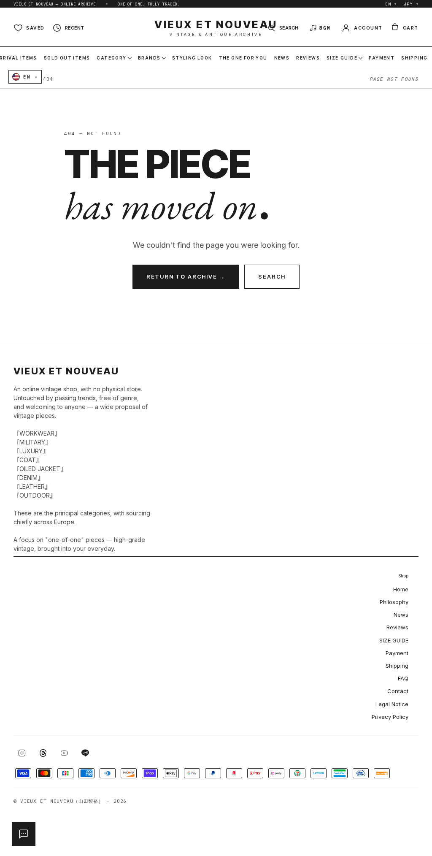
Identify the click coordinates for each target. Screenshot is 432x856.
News (401, 614)
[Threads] (43, 753)
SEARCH (272, 276)
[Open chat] (23, 834)
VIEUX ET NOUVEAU (215, 27)
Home (400, 589)
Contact (397, 691)
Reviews (397, 627)
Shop (403, 576)
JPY (411, 4)
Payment (397, 653)
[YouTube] (64, 753)
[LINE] (85, 753)
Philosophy (394, 602)
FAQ (403, 678)
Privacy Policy (390, 716)
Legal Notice (391, 704)
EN (391, 4)
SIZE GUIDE (393, 640)
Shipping (397, 665)
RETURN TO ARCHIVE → (186, 276)
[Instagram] (22, 753)
